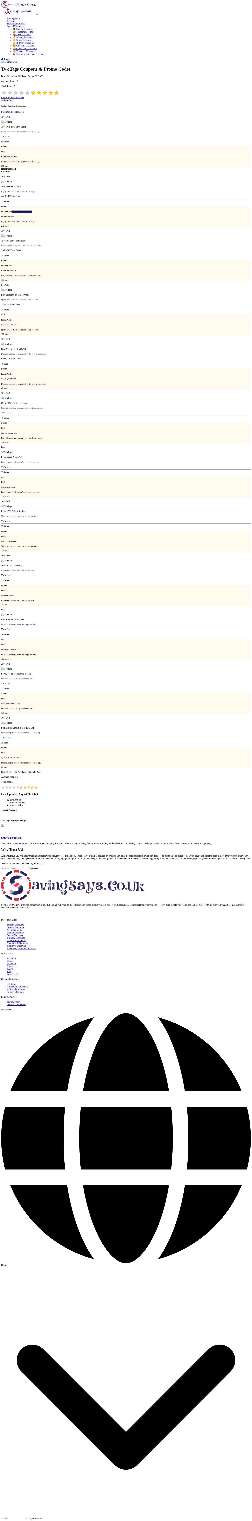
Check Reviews (17, 97)
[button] (126, 1265)
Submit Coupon (8, 810)
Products (5, 97)
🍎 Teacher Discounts (23, 32)
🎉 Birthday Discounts (23, 43)
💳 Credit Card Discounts (25, 48)
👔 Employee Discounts (24, 51)
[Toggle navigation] (37, 14)
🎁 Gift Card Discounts (24, 45)
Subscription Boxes (16, 23)
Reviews (11, 21)
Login (7, 59)
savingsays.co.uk (16, 1518)
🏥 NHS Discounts (22, 34)
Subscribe (33, 869)
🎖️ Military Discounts (23, 37)
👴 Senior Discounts (22, 40)
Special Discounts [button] (15, 26)
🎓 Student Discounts (23, 29)
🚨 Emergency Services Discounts (29, 54)
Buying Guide (13, 18)
